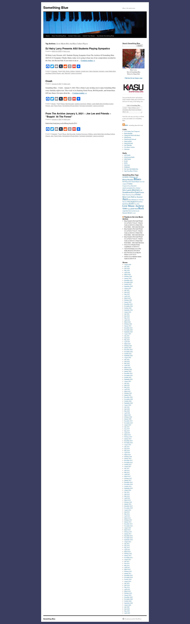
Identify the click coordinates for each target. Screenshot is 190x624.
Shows (53, 104)
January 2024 (127, 326)
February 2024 (128, 324)
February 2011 (128, 571)
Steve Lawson (132, 211)
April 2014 (127, 516)
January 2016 (127, 504)
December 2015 (128, 506)
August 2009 (127, 605)
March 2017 (127, 476)
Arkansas (132, 177)
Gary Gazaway (126, 195)
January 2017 (127, 480)
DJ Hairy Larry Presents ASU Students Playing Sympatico (78, 48)
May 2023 (127, 340)
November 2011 (128, 557)
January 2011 (127, 573)
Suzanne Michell (127, 213)
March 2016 (127, 500)
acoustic (125, 177)
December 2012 (128, 536)
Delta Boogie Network (130, 139)
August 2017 (127, 466)
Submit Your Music (89, 36)
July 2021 (126, 383)
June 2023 (127, 338)
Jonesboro (140, 202)
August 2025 (127, 288)
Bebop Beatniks (128, 133)
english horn (85, 71)
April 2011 (127, 567)
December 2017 (128, 460)
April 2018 (127, 452)
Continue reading (88, 60)
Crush (49, 81)
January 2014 (127, 522)
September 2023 (128, 332)
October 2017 (127, 464)
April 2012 (127, 549)
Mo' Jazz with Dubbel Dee (131, 169)
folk (141, 190)
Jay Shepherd (138, 197)
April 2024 (127, 320)
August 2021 (127, 381)
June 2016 (127, 494)
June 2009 (127, 609)
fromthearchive (128, 192)
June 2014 (127, 512)
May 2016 (127, 496)
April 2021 (127, 389)
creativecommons (127, 188)
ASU (64, 71)
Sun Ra (137, 211)
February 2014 (128, 520)
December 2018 (128, 441)
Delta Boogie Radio (129, 157)
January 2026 (127, 278)
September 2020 (128, 403)
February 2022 (128, 369)
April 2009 (127, 613)
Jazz (62, 73)
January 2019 (127, 439)
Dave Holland (136, 188)
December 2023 (128, 328)
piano (133, 208)
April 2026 (127, 272)
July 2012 (126, 543)
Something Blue (55, 7)
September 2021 (128, 379)
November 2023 (128, 330)
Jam (132, 196)
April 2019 (127, 433)
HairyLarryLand (128, 143)
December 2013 (128, 524)
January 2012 (127, 555)
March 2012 (127, 551)
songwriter (125, 211)
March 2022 (127, 367)
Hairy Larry (66, 51)
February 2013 (128, 532)
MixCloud (127, 165)
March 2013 (127, 530)
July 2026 (126, 266)
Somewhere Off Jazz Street (70, 106)
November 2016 (128, 484)
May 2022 (127, 363)
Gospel (133, 194)
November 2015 (128, 508)
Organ (128, 209)
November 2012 (128, 538)
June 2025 (127, 292)
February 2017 (128, 478)
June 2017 (127, 470)
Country (129, 184)
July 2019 (126, 427)
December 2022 (128, 349)
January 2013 (127, 534)
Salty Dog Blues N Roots (131, 171)
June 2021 (127, 385)
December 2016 (128, 482)
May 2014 (127, 514)
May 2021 (127, 387)
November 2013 (128, 526)
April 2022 (127, 365)
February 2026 (128, 276)
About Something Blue (59, 36)
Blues (68, 71)
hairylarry (101, 71)
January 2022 (127, 371)
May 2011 (127, 565)
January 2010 (127, 595)
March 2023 (127, 344)
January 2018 (127, 458)
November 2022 (128, 351)
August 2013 (127, 528)
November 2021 (128, 375)
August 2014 (127, 510)
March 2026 (127, 274)
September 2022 (128, 355)
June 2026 (127, 268)
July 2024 (126, 314)
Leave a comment (76, 73)
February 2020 (128, 417)
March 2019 (127, 435)
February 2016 (128, 502)
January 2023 (127, 347)
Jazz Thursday (128, 145)
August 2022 (127, 357)
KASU (126, 161)
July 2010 (126, 583)
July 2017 (126, 468)
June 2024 (127, 316)
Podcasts (54, 71)
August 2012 (127, 541)
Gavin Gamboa (93, 71)
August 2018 (127, 444)
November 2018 (128, 442)
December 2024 (128, 304)
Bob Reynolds (69, 104)
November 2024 (128, 306)
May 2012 (127, 547)
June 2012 (127, 545)
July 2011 (126, 561)
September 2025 (128, 286)
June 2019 (127, 429)
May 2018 (127, 450)
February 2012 (128, 553)
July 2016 (126, 492)
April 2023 (127, 342)
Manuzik (67, 73)
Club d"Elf (141, 181)
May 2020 (127, 411)
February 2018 (128, 456)
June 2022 (127, 361)
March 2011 (127, 569)
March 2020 (127, 415)
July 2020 (126, 407)
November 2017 (128, 462)
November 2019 (128, 423)
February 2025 (128, 300)
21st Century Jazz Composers (132, 131)
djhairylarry (136, 190)
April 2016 (127, 498)
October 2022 (127, 353)
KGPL (126, 163)
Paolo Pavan (58, 106)
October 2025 (127, 284)
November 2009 (128, 599)
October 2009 (127, 601)
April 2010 (127, 589)
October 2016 (127, 486)
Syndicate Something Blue (105, 36)
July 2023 (126, 336)
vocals (134, 213)
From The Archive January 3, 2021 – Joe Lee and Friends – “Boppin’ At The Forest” (78, 115)
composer (124, 184)
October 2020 (127, 401)
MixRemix (127, 167)
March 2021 (127, 391)
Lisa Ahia (136, 204)
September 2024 (128, 310)
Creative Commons (80, 104)
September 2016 (128, 488)
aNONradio (127, 155)
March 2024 (127, 322)
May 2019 (127, 431)
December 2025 (128, 280)
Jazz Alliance (132, 200)
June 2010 (127, 585)
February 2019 (128, 437)
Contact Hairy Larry (74, 36)
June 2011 (127, 563)
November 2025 (128, 282)
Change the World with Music (132, 135)
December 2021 (128, 373)
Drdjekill (78, 71)
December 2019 (128, 421)
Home (47, 36)
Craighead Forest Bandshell (129, 186)
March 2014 (127, 518)
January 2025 (127, 302)
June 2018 (127, 448)
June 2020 (127, 409)
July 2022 (126, 359)
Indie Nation (127, 159)
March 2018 (127, 454)
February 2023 (128, 345)
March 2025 (127, 298)
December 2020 (128, 397)
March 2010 (127, 591)
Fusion (141, 192)
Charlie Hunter (135, 181)
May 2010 (127, 587)
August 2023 (127, 334)
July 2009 (126, 607)
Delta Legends (128, 141)
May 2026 (127, 270)
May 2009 (127, 611)
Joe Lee (124, 202)
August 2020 (127, 405)
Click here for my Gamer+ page (133, 78)
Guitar (138, 194)
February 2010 (128, 593)
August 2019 (127, 425)
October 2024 (127, 308)
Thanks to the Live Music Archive (132, 218)
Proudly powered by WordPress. (133, 619)
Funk (137, 192)
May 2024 (127, 318)
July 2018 (126, 446)
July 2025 (126, 290)
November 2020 (128, 399)
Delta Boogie (127, 137)
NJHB (124, 208)
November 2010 (128, 577)
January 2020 (127, 419)
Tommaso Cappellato (85, 106)
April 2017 (127, 474)
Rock (141, 208)
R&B (136, 209)
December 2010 (128, 575)
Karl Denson (125, 204)
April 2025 (127, 296)
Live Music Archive (129, 147)
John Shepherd (131, 202)
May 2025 (127, 294)
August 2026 (127, 264)
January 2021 (127, 395)
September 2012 (128, 540)
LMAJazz (126, 149)
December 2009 (128, 597)
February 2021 (128, 393)
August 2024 (127, 312)
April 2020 (127, 413)
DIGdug (72, 71)
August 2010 (127, 581)
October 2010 (127, 579)
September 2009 (128, 603)
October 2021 (127, 377)
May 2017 (127, 472)
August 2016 (127, 490)
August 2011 (127, 559)
